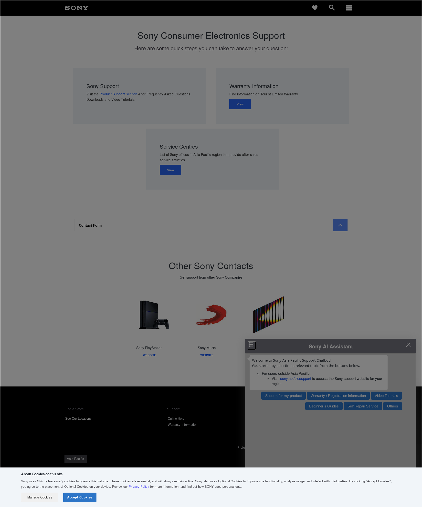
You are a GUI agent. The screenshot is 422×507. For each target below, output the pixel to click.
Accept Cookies (79, 497)
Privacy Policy (139, 486)
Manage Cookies (39, 497)
